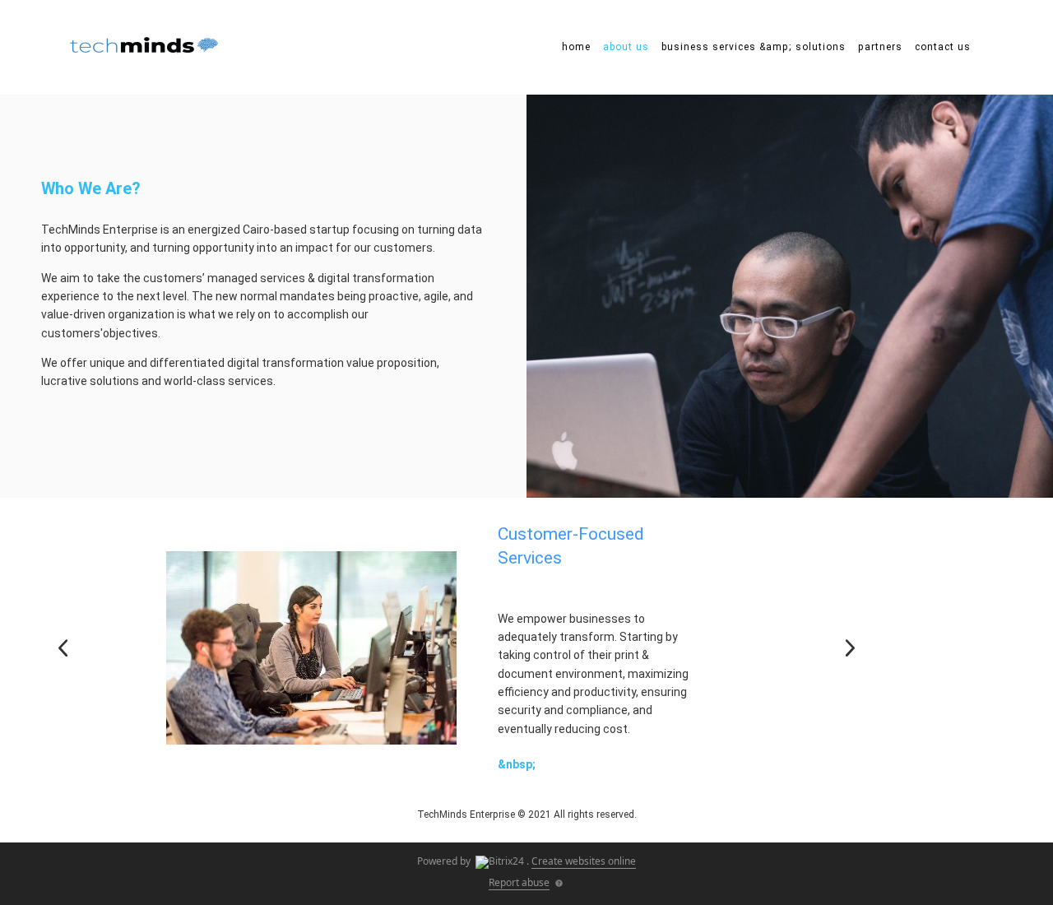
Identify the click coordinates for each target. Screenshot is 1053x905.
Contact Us (943, 47)
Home (576, 47)
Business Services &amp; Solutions (753, 47)
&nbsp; (517, 764)
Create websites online (583, 861)
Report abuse (519, 882)
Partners (880, 47)
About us (626, 47)
